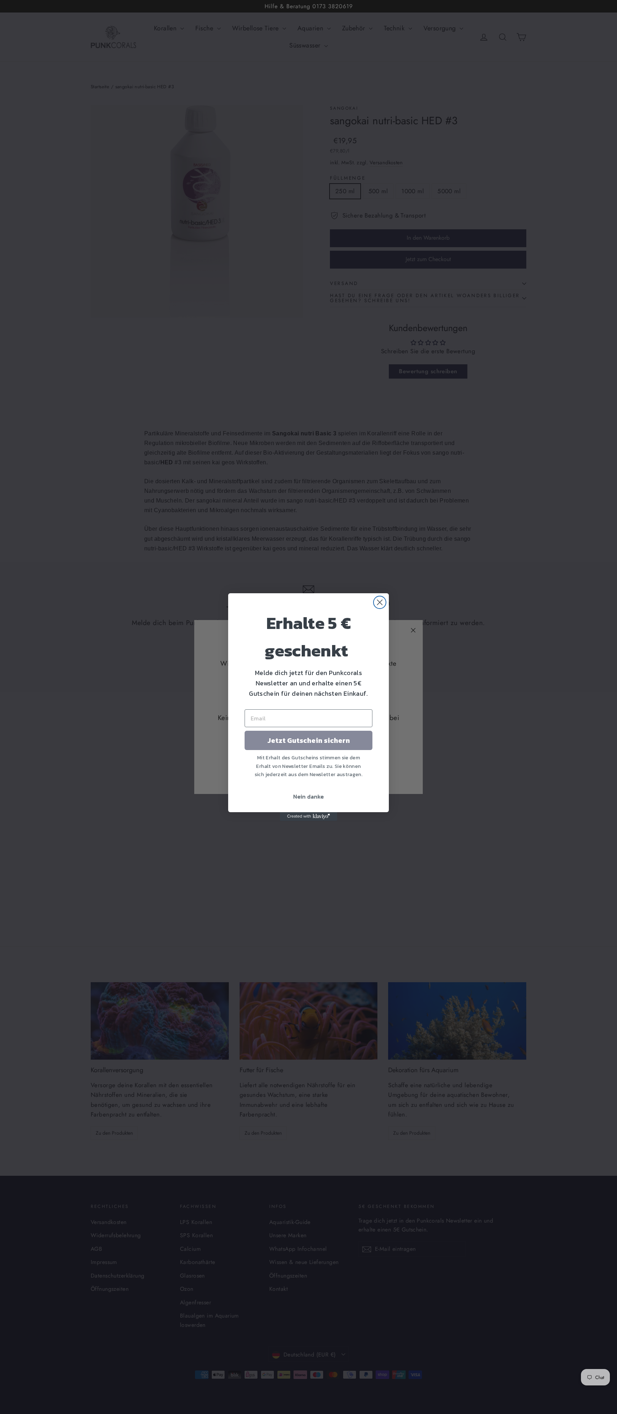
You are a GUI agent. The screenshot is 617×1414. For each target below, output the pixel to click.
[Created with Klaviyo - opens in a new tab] (308, 816)
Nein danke (308, 796)
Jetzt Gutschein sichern (308, 740)
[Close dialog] (379, 602)
